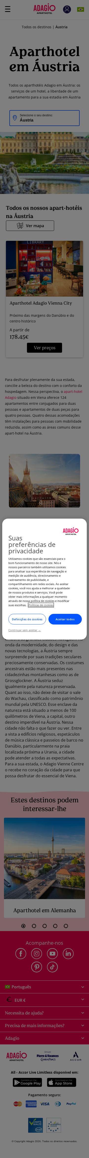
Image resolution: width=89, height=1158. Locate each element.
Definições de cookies (27, 619)
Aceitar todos (65, 619)
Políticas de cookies (40, 605)
